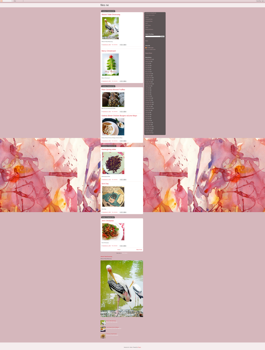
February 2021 (148, 122)
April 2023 (147, 69)
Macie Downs (148, 25)
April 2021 (147, 118)
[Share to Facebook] (124, 44)
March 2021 (147, 120)
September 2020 (148, 132)
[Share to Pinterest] (125, 44)
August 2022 (147, 85)
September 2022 (148, 83)
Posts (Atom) (124, 253)
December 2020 (148, 126)
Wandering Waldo (148, 21)
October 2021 (148, 106)
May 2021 (147, 116)
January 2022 (148, 100)
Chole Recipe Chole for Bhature (112, 327)
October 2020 (148, 130)
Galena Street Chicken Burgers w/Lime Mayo (119, 116)
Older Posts (139, 249)
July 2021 (147, 112)
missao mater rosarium (150, 15)
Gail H (146, 23)
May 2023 (147, 67)
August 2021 (147, 110)
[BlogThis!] (121, 44)
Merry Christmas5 (109, 51)
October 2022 (148, 81)
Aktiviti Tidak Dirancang (111, 14)
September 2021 (148, 108)
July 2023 (147, 63)
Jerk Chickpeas (108, 221)
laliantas (147, 17)
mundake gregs (150, 47)
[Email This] (120, 44)
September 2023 (148, 59)
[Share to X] (123, 44)
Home (118, 249)
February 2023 (148, 73)
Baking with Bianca (149, 29)
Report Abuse (148, 53)
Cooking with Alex (149, 19)
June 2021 (147, 114)
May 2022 (147, 92)
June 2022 (147, 90)
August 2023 (147, 61)
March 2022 (147, 96)
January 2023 (148, 75)
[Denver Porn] (113, 107)
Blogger (139, 347)
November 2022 (148, 79)
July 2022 (147, 87)
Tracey (146, 27)
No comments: (115, 44)
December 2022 (148, 77)
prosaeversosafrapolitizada (150, 13)
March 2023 (147, 71)
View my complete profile (150, 49)
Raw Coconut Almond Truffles (113, 90)
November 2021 (148, 104)
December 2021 (148, 102)
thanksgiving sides (109, 149)
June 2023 (147, 65)
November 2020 (148, 128)
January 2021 (148, 124)
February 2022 (148, 98)
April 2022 (147, 94)
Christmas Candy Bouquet (111, 333)
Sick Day (105, 184)
